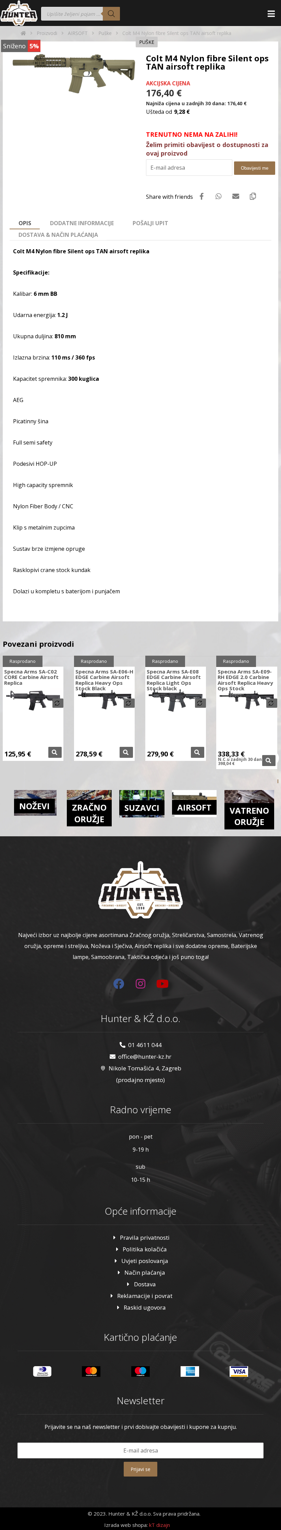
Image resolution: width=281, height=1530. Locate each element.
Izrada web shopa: (126, 1524)
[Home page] (23, 33)
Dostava (145, 1284)
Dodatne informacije (82, 223)
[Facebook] (119, 984)
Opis (25, 223)
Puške (146, 42)
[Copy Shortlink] (253, 196)
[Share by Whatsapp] (218, 196)
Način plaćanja (144, 1272)
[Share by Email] (236, 196)
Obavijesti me (254, 168)
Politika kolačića (145, 1249)
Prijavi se (140, 1469)
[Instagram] (140, 984)
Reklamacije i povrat (144, 1296)
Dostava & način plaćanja (58, 235)
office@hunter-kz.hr (144, 1056)
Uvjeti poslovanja (144, 1261)
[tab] (25, 223)
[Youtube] (162, 984)
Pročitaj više (55, 752)
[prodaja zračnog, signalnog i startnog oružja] (19, 13)
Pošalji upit (150, 223)
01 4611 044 (145, 1045)
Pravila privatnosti (145, 1237)
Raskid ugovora (145, 1307)
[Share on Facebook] (201, 196)
